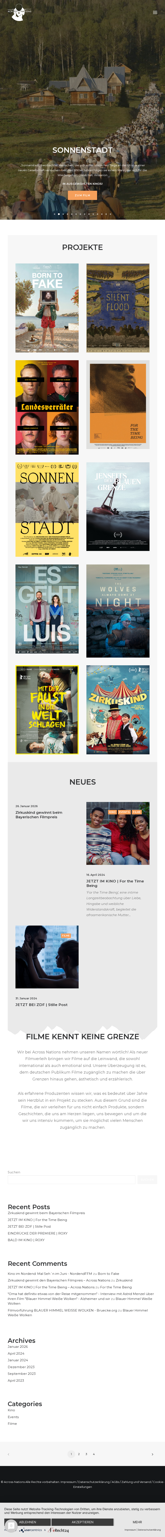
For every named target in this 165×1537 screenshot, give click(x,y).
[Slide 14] (110, 214)
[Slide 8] (84, 214)
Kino (112, 812)
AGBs (115, 1482)
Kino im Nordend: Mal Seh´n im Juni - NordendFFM (50, 1274)
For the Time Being (116, 1287)
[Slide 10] (93, 214)
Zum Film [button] (82, 195)
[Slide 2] (59, 214)
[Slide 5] (72, 214)
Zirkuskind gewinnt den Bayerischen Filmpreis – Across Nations (59, 1280)
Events (124, 812)
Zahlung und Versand (136, 1482)
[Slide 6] (76, 214)
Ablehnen (27, 1522)
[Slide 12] (102, 214)
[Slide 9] (89, 214)
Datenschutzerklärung (94, 1482)
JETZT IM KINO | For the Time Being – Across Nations (51, 1287)
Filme (137, 812)
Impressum (68, 1482)
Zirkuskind (124, 1280)
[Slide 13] (106, 214)
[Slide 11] (97, 214)
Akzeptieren (82, 1522)
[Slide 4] (67, 214)
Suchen (14, 1172)
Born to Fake (108, 1274)
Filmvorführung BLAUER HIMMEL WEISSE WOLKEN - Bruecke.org (62, 1310)
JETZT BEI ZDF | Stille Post (41, 1005)
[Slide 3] (63, 214)
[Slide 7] (80, 214)
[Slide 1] (54, 214)
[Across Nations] (19, 12)
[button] (155, 12)
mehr (137, 1522)
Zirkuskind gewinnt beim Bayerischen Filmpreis (38, 814)
